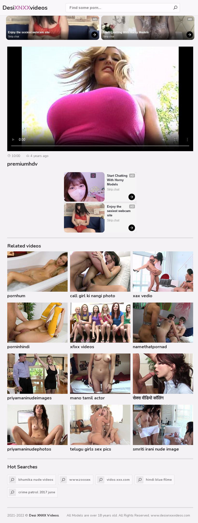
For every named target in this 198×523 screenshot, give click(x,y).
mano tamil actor (87, 398)
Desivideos (25, 8)
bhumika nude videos (35, 479)
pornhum (16, 296)
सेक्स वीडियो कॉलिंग (148, 398)
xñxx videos (82, 347)
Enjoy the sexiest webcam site (29, 32)
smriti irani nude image (156, 449)
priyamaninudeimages (29, 398)
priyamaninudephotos (29, 449)
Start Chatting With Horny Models (126, 32)
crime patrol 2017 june (36, 492)
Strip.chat (13, 36)
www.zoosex (80, 479)
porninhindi (18, 347)
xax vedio (142, 296)
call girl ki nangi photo (92, 296)
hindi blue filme (159, 479)
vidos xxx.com (118, 479)
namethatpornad (150, 347)
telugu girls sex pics (90, 449)
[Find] (175, 8)
